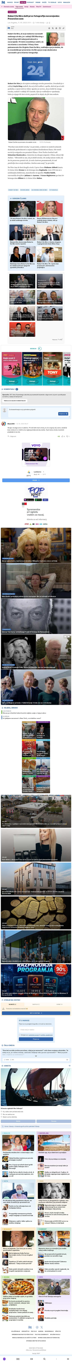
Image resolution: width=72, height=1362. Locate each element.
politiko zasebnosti (46, 1035)
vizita (6, 1181)
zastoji (36, 1004)
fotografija (53, 190)
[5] (32, 369)
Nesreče (12, 1004)
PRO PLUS (34, 1331)
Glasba (32, 6)
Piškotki (58, 1331)
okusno (6, 1277)
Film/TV (38, 6)
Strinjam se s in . (37, 1035)
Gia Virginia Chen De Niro (39, 190)
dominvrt (43, 1229)
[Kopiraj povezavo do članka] (63, 28)
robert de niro (13, 190)
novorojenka (24, 190)
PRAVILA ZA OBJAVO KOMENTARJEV (15, 400)
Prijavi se (62, 413)
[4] (12, 369)
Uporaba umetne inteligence (36, 1341)
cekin (41, 1181)
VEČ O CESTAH (35, 1013)
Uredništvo (25, 1331)
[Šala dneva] (67, 1060)
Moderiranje (49, 1331)
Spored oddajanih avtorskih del (49, 1337)
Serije (26, 6)
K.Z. (12, 28)
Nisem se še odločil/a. (10, 1117)
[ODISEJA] (36, 348)
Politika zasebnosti (42, 1334)
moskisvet (8, 1229)
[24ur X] (41, 1327)
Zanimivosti (47, 6)
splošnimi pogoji (34, 1035)
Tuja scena (19, 6)
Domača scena (9, 6)
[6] (53, 369)
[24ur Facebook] (37, 1327)
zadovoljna (43, 1133)
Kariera (40, 1331)
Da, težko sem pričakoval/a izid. (13, 1111)
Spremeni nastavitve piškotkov (22, 1334)
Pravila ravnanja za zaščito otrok (24, 1337)
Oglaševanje (15, 1331)
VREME (34, 480)
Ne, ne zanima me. (9, 1114)
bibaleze (7, 1133)
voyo (41, 1277)
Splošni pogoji (55, 1334)
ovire (59, 1004)
